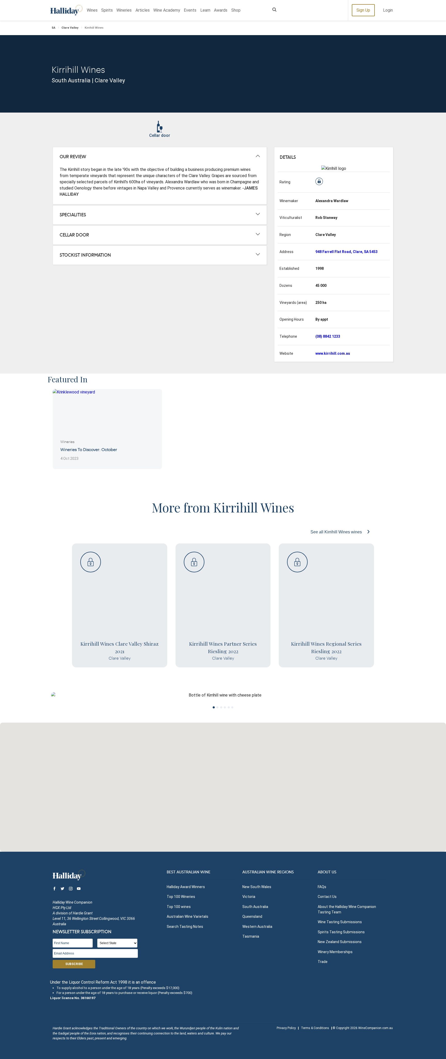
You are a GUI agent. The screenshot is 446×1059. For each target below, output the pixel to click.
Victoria (248, 897)
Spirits (107, 10)
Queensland (252, 916)
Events (190, 10)
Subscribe (74, 964)
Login (388, 10)
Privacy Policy (286, 1028)
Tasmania (250, 936)
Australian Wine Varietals (187, 916)
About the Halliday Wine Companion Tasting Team (347, 909)
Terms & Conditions (315, 1028)
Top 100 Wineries (181, 897)
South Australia (255, 907)
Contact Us (327, 897)
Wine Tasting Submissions (340, 922)
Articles (143, 10)
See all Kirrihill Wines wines (336, 532)
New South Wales (256, 887)
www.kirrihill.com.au (332, 353)
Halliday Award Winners (186, 887)
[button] (223, 784)
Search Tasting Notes (185, 926)
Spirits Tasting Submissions (341, 932)
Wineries (124, 10)
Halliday (66, 10)
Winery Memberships (335, 952)
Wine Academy (166, 10)
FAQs (322, 887)
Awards (220, 10)
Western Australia (257, 926)
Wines (92, 10)
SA (53, 27)
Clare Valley (69, 27)
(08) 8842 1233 (327, 336)
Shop (236, 10)
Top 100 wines (179, 907)
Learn (205, 10)
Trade (323, 962)
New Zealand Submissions (340, 942)
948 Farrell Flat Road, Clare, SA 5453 (346, 252)
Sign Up (363, 10)
